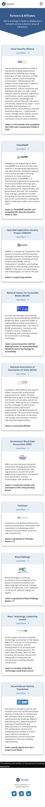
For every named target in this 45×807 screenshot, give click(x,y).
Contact (22, 4)
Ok (11, 766)
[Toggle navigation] (41, 4)
